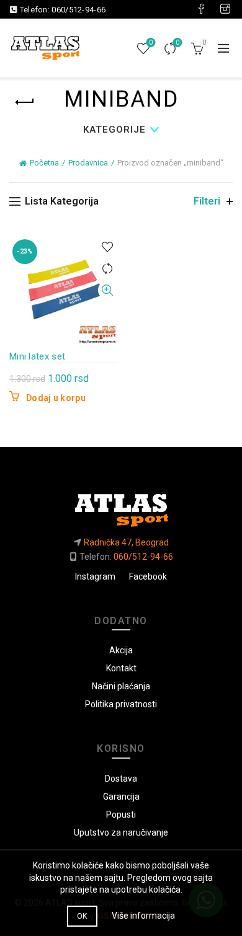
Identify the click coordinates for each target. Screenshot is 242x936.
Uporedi (177, 42)
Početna (44, 162)
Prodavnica (88, 162)
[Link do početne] (121, 505)
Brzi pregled (107, 290)
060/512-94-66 (78, 9)
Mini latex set (37, 356)
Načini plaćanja (121, 686)
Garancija (121, 796)
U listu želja (107, 247)
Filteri (207, 201)
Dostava (121, 779)
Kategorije (114, 129)
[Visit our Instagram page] (225, 9)
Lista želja (151, 42)
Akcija (121, 650)
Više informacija (143, 916)
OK (82, 916)
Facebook (148, 576)
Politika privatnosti (121, 704)
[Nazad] (24, 102)
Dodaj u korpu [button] (56, 398)
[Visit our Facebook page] (201, 9)
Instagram (95, 576)
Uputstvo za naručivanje (121, 832)
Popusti (121, 814)
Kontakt (121, 668)
